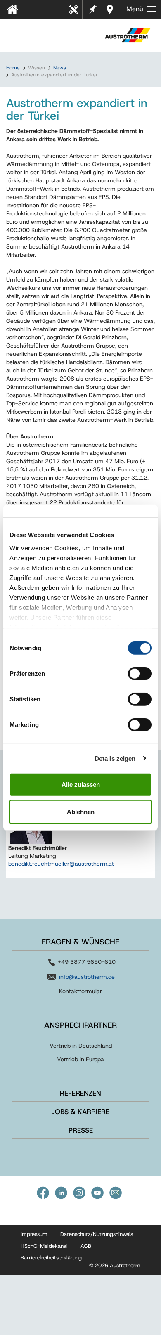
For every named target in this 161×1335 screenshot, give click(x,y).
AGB (85, 1246)
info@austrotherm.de (87, 976)
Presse (81, 1130)
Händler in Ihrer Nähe (111, 9)
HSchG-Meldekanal (44, 1246)
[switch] (140, 673)
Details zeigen (115, 758)
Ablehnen (81, 811)
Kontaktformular (80, 991)
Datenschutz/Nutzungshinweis (96, 1234)
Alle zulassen (81, 784)
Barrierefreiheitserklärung (51, 1257)
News (59, 67)
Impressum (34, 1234)
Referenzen (80, 1093)
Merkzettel (92, 8)
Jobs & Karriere (80, 1111)
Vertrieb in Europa (80, 1059)
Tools (76, 12)
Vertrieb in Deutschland (81, 1045)
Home (13, 67)
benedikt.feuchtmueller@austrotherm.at (61, 863)
